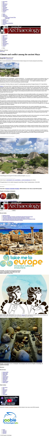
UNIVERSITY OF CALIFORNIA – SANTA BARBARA (18, 180)
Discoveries (5, 1)
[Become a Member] (20, 209)
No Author (3, 57)
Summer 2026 (5, 372)
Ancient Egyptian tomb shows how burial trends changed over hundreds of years (19, 218)
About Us (5, 8)
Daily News (5, 3)
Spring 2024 (5, 382)
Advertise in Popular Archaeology (7, 222)
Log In (4, 11)
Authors (4, 19)
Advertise (4, 10)
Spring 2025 (5, 377)
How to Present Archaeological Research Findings (13, 220)
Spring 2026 (5, 373)
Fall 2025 (4, 375)
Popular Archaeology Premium (12, 188)
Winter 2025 (5, 379)
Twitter (7, 58)
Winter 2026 (5, 374)
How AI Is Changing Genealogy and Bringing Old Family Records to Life (18, 216)
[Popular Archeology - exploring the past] (20, 33)
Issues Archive (5, 9)
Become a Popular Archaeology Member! (8, 201)
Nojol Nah (7, 18)
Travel (4, 393)
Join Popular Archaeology (8, 23)
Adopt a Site (5, 16)
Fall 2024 (4, 380)
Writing (1, 86)
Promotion (5, 5)
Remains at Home (6, 215)
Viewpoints (5, 7)
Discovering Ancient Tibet (10, 17)
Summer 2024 (5, 381)
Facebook (11, 58)
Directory (4, 433)
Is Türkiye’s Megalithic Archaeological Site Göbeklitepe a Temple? (16, 217)
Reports (4, 6)
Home (4, 14)
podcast (23, 314)
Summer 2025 (5, 376)
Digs (3, 2)
